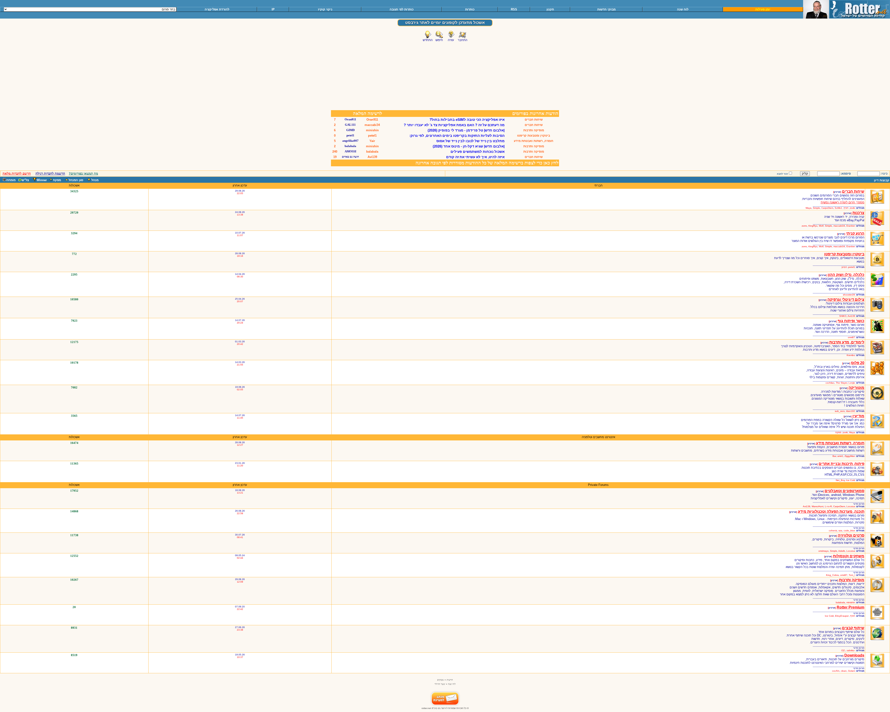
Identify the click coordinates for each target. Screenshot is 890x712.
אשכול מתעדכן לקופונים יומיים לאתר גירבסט (445, 22)
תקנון (550, 9)
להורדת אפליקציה (217, 9)
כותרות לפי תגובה (401, 9)
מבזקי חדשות (606, 9)
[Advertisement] (445, 75)
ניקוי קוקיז (325, 9)
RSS (514, 9)
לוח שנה (682, 9)
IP (273, 9)
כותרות (469, 9)
